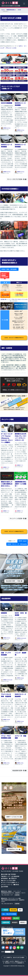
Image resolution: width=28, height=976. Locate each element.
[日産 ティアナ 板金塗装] (7, 646)
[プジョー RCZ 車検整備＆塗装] (7, 730)
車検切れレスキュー (19, 961)
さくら (7, 467)
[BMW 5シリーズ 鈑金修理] (21, 688)
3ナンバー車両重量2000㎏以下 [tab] (4, 275)
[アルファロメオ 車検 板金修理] (7, 688)
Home (3, 9)
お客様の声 (13, 878)
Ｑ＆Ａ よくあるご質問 (9, 880)
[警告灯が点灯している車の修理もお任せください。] (7, 475)
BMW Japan (23, 541)
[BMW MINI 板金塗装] (21, 607)
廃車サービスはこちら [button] (13, 816)
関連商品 (5, 878)
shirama (8, 637)
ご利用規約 (13, 874)
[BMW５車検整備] (7, 97)
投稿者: (4, 128)
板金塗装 (13, 909)
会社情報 (5, 874)
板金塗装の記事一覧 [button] (18, 770)
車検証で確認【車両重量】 (9, 269)
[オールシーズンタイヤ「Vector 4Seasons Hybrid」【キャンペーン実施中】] (7, 428)
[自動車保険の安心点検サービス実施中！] (21, 475)
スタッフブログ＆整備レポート (10, 882)
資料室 (17, 884)
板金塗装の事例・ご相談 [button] (13, 581)
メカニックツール (7, 884)
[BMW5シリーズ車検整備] (21, 97)
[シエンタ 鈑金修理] (21, 646)
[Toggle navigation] (24, 3)
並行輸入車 (3, 299)
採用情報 (5, 886)
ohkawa (22, 677)
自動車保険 (16, 876)
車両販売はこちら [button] (13, 849)
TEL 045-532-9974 (7, 903)
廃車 (20, 909)
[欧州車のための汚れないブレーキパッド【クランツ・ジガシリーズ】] (21, 428)
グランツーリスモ (11, 48)
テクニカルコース (19, 299)
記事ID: (3, 951)
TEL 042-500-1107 (7, 894)
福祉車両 (16, 918)
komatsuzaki (23, 638)
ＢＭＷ (19, 9)
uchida (7, 762)
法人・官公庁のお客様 (9, 914)
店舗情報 (17, 895)
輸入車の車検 (6, 918)
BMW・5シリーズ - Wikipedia (17, 544)
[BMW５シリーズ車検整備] (7, 138)
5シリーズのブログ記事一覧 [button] (16, 179)
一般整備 (5, 909)
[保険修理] (7, 607)
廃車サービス (6, 876)
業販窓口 (23, 922)
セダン (21, 46)
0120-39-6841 (7, 871)
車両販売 (14, 922)
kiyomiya (8, 128)
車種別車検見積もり (11, 9)
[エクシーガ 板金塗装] (21, 730)
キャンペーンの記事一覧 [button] (17, 518)
